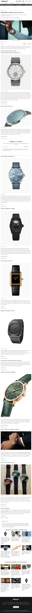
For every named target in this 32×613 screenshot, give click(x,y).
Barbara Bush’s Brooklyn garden (9, 4)
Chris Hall (3, 17)
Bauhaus (27, 92)
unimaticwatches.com (4, 256)
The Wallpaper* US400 (19, 4)
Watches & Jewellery (23, 3)
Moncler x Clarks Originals (28, 4)
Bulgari (6, 350)
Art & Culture (18, 3)
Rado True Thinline (5, 511)
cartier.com (2, 306)
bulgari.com (2, 356)
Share (2, 43)
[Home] (2, 3)
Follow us (26, 43)
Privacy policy (26, 602)
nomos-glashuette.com (4, 101)
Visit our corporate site (24, 610)
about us (4, 602)
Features (18, 17)
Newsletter (30, 43)
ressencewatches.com (4, 136)
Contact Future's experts (11, 602)
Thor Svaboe (6, 17)
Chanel (16, 301)
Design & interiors (12, 3)
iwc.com (2, 204)
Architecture (6, 3)
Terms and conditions (19, 602)
